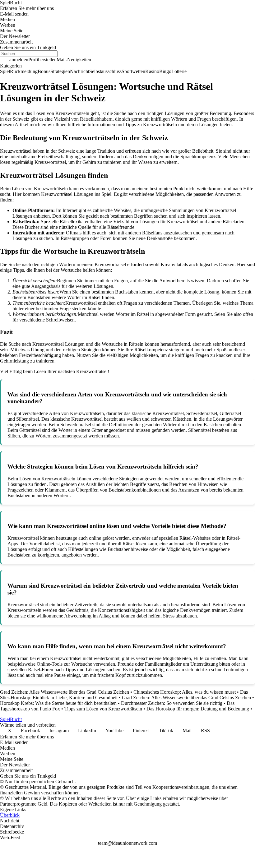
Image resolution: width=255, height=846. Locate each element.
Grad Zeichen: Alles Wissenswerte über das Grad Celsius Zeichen (64, 692)
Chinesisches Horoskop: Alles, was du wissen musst (184, 692)
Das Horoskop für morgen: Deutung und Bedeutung (197, 708)
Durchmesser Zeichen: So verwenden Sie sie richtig (171, 703)
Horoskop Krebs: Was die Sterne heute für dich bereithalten (58, 703)
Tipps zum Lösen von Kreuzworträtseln (103, 708)
